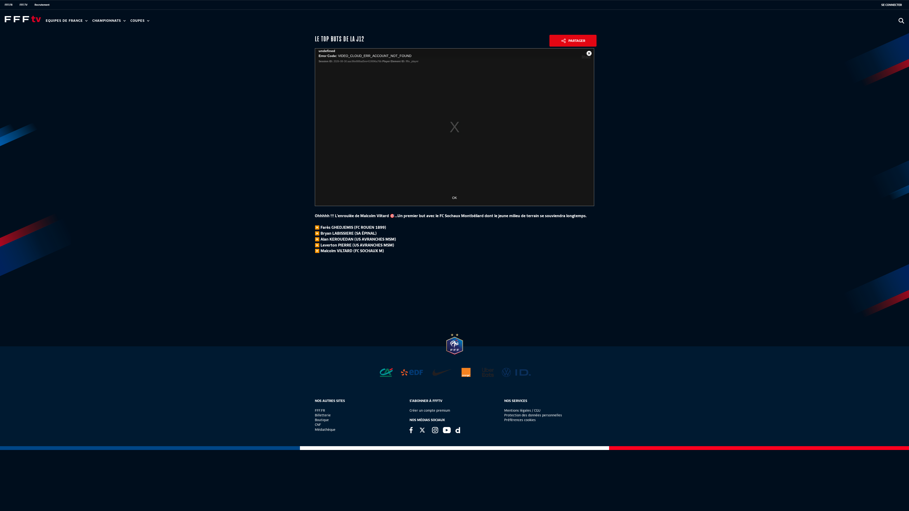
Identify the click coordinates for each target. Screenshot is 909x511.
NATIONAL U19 (167, 22)
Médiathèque (325, 430)
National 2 (228, 22)
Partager (576, 41)
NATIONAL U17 (199, 22)
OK (454, 198)
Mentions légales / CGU (522, 410)
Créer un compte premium (430, 410)
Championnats (107, 20)
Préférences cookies (520, 420)
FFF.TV (23, 4)
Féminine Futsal (177, 22)
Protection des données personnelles (533, 415)
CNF (318, 425)
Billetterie (323, 415)
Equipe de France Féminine (91, 22)
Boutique (322, 420)
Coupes (138, 20)
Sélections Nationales (222, 22)
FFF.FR (9, 4)
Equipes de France (65, 20)
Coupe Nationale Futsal (206, 22)
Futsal (150, 22)
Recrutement (42, 4)
